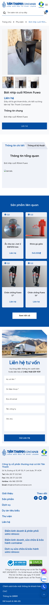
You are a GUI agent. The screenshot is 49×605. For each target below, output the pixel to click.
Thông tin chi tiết (14, 145)
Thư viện (7, 516)
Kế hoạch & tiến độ (12, 601)
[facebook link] (36, 498)
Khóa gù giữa (36, 244)
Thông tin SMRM (10, 596)
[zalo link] (45, 498)
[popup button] (44, 594)
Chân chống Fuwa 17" (12, 294)
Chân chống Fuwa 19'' (36, 294)
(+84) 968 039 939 (31, 372)
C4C (5, 591)
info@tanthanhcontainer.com (19, 485)
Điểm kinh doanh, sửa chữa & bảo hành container (24, 541)
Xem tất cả (24, 316)
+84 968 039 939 (15, 481)
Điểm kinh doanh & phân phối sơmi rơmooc (22, 532)
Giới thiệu (7, 493)
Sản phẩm (8, 499)
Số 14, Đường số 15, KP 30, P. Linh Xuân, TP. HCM (21, 471)
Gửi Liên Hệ (24, 438)
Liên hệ (6, 522)
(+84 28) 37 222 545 (13, 474)
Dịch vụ (6, 505)
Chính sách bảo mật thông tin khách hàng (22, 586)
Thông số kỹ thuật (36, 146)
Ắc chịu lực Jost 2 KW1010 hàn (13, 245)
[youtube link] (40, 498)
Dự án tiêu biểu (11, 510)
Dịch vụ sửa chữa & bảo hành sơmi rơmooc (22, 550)
